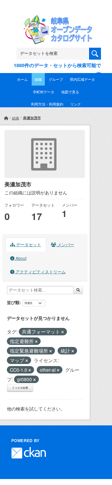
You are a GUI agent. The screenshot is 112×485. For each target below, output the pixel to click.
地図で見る (70, 91)
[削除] (62, 332)
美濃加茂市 (32, 117)
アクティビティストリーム (40, 272)
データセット (28, 244)
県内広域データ (82, 79)
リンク (75, 103)
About (20, 258)
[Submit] (78, 290)
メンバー (65, 244)
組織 (38, 79)
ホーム (22, 79)
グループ (56, 79)
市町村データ (43, 91)
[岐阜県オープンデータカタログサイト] (56, 19)
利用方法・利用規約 (47, 103)
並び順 (13, 302)
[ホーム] (6, 117)
